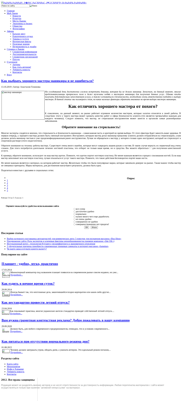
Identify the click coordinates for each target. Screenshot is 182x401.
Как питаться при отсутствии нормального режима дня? (45, 341)
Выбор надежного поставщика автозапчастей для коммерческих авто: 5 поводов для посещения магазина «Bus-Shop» (64, 238)
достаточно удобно (85, 211)
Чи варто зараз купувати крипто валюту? (27, 249)
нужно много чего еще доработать (92, 216)
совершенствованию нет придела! (92, 224)
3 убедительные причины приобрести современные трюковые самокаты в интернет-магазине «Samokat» (58, 246)
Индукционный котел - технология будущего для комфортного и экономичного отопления (51, 244)
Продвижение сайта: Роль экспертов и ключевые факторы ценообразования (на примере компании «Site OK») (60, 241)
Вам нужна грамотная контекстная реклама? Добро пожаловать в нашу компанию (66, 320)
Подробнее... (16, 275)
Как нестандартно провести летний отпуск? (36, 302)
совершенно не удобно (87, 221)
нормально (81, 214)
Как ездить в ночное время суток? (28, 283)
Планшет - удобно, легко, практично (30, 264)
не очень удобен (83, 219)
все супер (80, 209)
